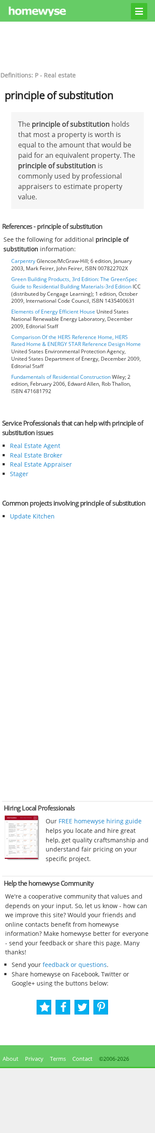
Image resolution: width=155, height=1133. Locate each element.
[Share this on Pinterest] (101, 1007)
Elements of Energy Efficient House (53, 311)
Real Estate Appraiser (41, 464)
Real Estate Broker (36, 455)
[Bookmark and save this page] (45, 1007)
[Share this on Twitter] (82, 1007)
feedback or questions (75, 964)
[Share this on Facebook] (63, 1007)
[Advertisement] (77, 45)
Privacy (34, 1059)
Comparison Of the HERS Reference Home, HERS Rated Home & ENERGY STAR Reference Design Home (76, 340)
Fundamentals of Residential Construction (61, 377)
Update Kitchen (32, 516)
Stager (19, 474)
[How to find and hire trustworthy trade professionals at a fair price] (22, 858)
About (9, 1059)
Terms (58, 1059)
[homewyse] (77, 11)
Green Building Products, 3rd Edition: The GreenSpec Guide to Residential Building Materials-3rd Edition (74, 282)
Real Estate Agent (35, 446)
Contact (82, 1059)
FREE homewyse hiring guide (99, 821)
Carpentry (23, 261)
